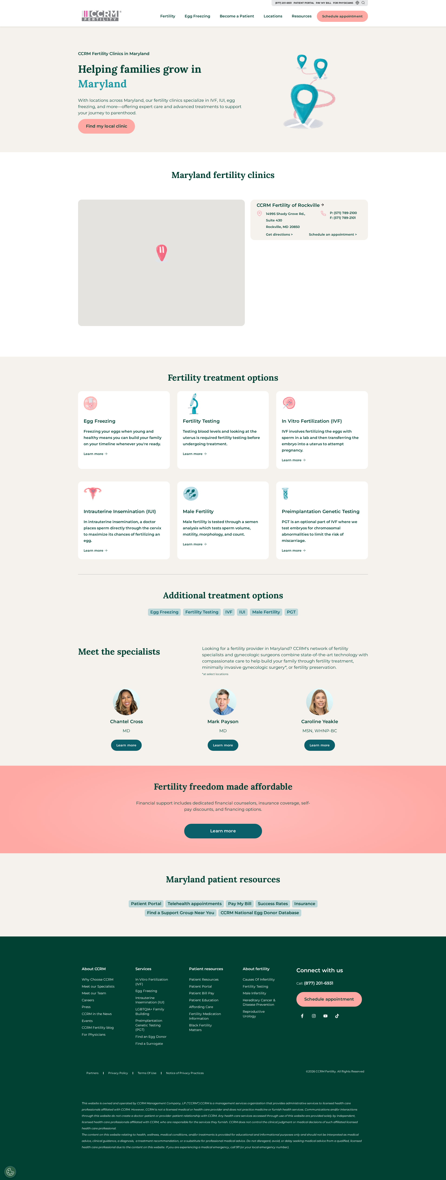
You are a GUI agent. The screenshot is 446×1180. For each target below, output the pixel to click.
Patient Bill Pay (201, 993)
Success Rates (273, 903)
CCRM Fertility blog (98, 1027)
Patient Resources (204, 979)
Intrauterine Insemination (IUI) (149, 1000)
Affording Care (201, 1007)
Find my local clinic (106, 126)
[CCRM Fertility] (101, 16)
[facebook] (302, 1016)
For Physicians (343, 2)
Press (86, 1007)
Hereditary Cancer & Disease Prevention (259, 1002)
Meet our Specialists (98, 986)
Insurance (304, 903)
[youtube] (325, 1016)
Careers (88, 1000)
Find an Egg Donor (151, 1037)
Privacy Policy (118, 1073)
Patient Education (203, 1000)
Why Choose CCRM (97, 979)
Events (87, 1021)
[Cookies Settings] (10, 1172)
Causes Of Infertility (259, 979)
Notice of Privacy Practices (185, 1073)
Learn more (126, 745)
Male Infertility (254, 993)
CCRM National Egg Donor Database (260, 912)
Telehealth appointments (195, 903)
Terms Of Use (147, 1073)
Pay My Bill (323, 2)
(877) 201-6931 (283, 2)
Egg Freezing (164, 612)
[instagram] (314, 1016)
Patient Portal (304, 2)
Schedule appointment (342, 16)
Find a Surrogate (149, 1044)
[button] (161, 253)
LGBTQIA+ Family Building (149, 1011)
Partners (92, 1073)
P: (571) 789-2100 (343, 213)
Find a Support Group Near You (180, 912)
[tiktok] (337, 1016)
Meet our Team (94, 993)
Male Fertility (266, 612)
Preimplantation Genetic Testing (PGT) (148, 1025)
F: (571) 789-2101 (343, 218)
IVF (228, 612)
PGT (291, 612)
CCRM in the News (97, 1014)
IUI (242, 612)
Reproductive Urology (254, 1013)
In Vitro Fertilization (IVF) (151, 981)
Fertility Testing (201, 612)
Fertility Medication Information (205, 1016)
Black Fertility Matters (200, 1027)
